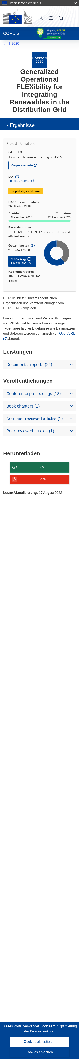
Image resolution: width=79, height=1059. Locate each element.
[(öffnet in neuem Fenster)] (17, 16)
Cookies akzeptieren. (39, 1041)
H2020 (14, 43)
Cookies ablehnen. (39, 1052)
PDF (42, 479)
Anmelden (41, 18)
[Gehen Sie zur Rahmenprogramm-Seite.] (39, 60)
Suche (61, 18)
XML (42, 467)
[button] (51, 18)
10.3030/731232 (19, 181)
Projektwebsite (22, 166)
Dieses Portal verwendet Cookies (27, 1026)
